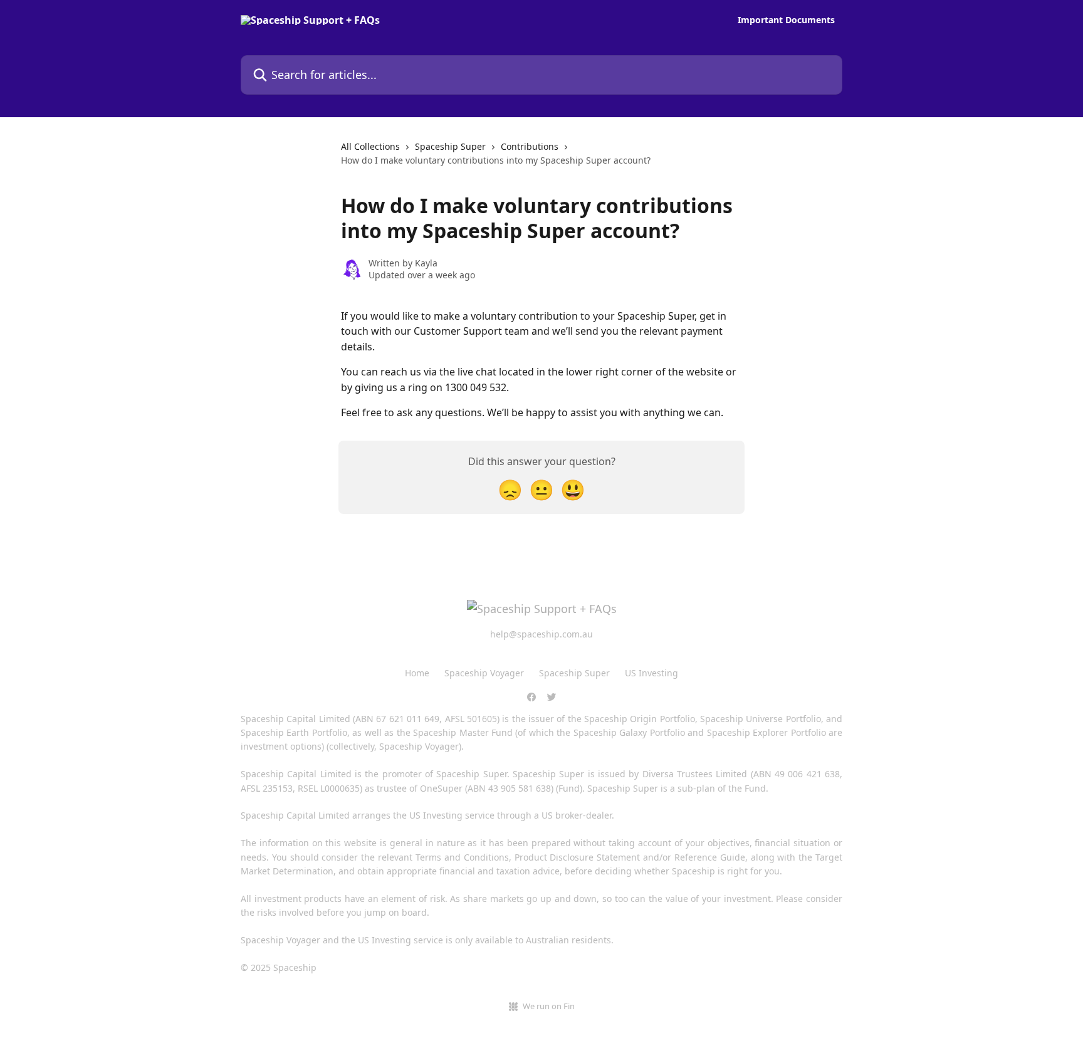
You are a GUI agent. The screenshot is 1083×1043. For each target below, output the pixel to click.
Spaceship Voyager (484, 673)
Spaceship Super (450, 146)
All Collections (370, 146)
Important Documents (786, 20)
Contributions (529, 146)
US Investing (651, 673)
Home (417, 673)
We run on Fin (549, 1006)
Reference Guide (709, 857)
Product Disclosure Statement (578, 857)
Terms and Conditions (462, 857)
